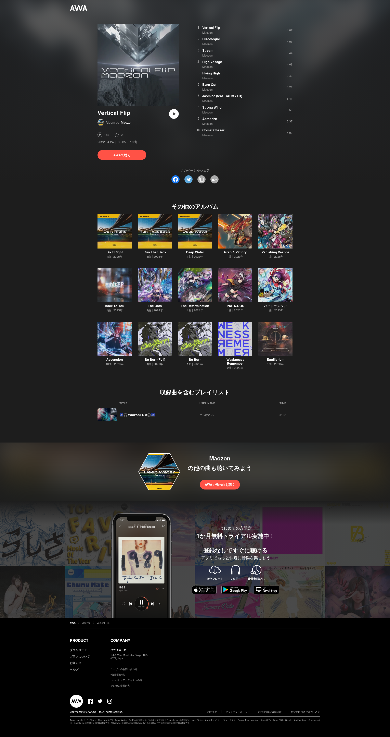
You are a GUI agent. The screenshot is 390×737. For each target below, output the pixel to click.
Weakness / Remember (235, 361)
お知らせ (75, 663)
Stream (207, 50)
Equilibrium (275, 359)
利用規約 (212, 711)
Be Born (195, 359)
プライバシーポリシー (237, 711)
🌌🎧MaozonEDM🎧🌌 (137, 414)
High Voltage (212, 61)
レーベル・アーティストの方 (126, 680)
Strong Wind (212, 107)
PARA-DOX (235, 305)
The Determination (195, 305)
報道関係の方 (117, 674)
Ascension (114, 359)
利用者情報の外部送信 (270, 711)
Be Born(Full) (155, 359)
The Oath (155, 305)
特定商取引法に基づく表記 (305, 711)
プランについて (80, 656)
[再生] (174, 114)
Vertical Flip (211, 27)
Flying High (211, 73)
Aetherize (209, 118)
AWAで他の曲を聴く (220, 484)
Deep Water (195, 252)
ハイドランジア (275, 305)
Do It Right (114, 252)
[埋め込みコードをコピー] (214, 179)
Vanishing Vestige (275, 252)
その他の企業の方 (120, 685)
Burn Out (209, 84)
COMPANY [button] (120, 640)
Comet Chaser (213, 130)
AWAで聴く (122, 155)
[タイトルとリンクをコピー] (201, 179)
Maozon (126, 122)
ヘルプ (74, 669)
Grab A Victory (235, 252)
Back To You (114, 305)
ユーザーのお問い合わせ (123, 669)
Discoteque (211, 39)
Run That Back (154, 252)
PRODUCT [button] (79, 640)
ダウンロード (78, 650)
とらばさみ (206, 415)
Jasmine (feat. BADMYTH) (222, 96)
